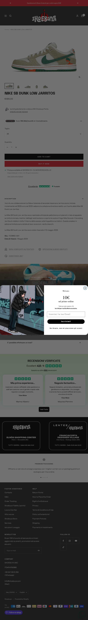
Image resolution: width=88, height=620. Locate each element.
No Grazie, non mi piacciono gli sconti (66, 328)
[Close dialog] (85, 288)
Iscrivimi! (66, 321)
